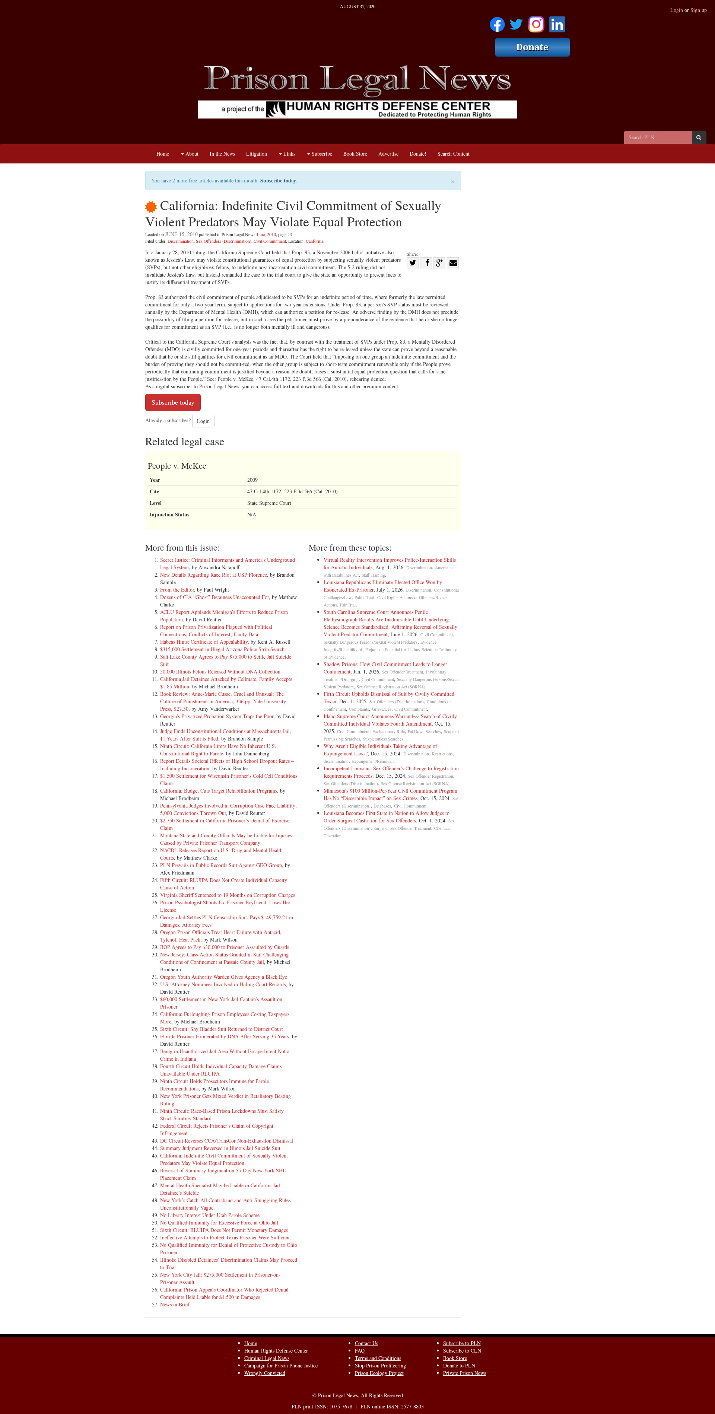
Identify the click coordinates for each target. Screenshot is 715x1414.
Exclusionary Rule (388, 731)
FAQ (360, 1350)
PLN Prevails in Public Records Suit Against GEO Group (221, 865)
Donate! (418, 153)
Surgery (380, 828)
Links (288, 153)
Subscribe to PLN (462, 1343)
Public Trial (364, 597)
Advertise (388, 153)
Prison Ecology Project (379, 1372)
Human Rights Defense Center (276, 1350)
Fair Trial (348, 605)
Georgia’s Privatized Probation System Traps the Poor (216, 716)
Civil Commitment (270, 241)
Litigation (256, 153)
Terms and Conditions (378, 1358)
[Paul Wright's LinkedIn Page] (557, 22)
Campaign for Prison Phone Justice (281, 1365)
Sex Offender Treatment (402, 672)
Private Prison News (464, 1372)
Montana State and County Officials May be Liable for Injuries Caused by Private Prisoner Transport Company (226, 839)
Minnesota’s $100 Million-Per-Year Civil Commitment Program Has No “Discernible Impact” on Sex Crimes (390, 794)
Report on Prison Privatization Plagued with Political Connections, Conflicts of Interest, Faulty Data (216, 630)
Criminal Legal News (266, 1358)
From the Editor (177, 589)
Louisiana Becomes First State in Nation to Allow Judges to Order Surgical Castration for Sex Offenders (386, 816)
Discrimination (181, 241)
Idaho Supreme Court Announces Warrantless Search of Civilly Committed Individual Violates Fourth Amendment (390, 720)
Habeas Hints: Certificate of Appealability (204, 641)
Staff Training (373, 575)
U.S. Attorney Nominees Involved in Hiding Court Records (223, 984)
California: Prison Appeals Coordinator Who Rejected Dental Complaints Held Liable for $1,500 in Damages (224, 1293)
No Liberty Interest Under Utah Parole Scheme (210, 1215)
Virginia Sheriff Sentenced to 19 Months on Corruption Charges (227, 894)
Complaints (359, 709)
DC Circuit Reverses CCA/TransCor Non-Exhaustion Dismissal (226, 1140)
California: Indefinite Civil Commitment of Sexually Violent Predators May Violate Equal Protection (224, 1159)
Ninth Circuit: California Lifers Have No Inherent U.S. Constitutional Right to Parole (218, 749)
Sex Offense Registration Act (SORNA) (391, 687)
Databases (382, 806)
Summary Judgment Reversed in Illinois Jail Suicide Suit (220, 1148)
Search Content (454, 153)
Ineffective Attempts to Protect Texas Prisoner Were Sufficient (225, 1237)
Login (676, 9)
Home (162, 153)
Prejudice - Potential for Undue (392, 649)
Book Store (355, 153)
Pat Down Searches (424, 731)
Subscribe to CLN (462, 1350)
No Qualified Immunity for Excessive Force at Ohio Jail (219, 1222)
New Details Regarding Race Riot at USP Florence (213, 574)
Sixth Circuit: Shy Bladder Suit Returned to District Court (221, 1028)
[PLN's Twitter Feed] (516, 22)
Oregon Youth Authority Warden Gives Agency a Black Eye (223, 976)
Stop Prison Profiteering (380, 1365)
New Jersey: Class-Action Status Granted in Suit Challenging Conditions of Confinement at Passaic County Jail (224, 958)
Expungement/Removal (372, 761)
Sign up (698, 9)
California (314, 241)
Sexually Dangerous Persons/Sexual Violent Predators (370, 642)
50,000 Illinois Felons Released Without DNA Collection (220, 671)
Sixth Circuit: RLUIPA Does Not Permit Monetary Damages (224, 1229)
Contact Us (366, 1343)
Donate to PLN (459, 1365)
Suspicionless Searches (383, 739)
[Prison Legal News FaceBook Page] (497, 22)
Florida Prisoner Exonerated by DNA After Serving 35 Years (224, 1036)
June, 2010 (266, 234)
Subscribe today (278, 180)
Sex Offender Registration (430, 776)
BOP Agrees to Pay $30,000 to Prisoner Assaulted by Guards (224, 946)
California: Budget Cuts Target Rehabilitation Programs (218, 790)
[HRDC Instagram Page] (536, 22)
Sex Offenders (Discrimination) (223, 241)
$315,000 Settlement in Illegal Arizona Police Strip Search (222, 649)
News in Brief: (175, 1304)
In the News (222, 153)
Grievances (381, 709)
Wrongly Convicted (264, 1372)
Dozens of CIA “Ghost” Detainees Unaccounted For (214, 597)
